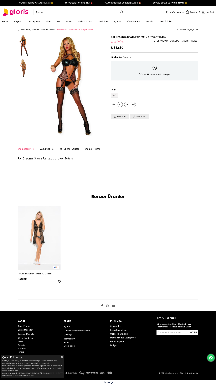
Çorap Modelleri (25, 329)
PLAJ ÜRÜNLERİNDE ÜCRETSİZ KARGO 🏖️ (120, 3)
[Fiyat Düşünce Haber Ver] (126, 104)
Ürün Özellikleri (26, 149)
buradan (17, 375)
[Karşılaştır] (120, 104)
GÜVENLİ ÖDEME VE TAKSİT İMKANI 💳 (34, 3)
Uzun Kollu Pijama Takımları (77, 330)
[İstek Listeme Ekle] (113, 104)
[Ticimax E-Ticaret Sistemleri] (108, 382)
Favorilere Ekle (59, 281)
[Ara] (122, 12)
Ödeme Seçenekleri (69, 149)
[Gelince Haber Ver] (133, 104)
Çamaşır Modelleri (26, 334)
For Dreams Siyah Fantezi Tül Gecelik (35, 273)
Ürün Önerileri (92, 149)
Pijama (67, 326)
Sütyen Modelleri (26, 338)
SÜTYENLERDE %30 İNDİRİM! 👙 (76, 3)
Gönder (193, 332)
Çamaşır (68, 334)
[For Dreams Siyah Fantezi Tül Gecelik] (39, 238)
